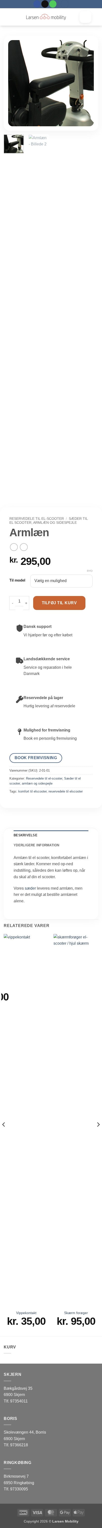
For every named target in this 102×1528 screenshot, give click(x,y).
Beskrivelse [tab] (25, 835)
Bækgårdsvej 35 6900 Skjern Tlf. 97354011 (18, 1394)
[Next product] (14, 547)
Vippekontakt (26, 1313)
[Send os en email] (45, 4)
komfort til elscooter (32, 791)
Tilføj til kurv (59, 603)
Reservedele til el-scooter (36, 519)
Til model (17, 580)
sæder (30, 888)
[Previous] (16, 83)
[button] (65, 4)
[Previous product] (23, 547)
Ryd (90, 570)
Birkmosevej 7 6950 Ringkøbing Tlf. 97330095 (19, 1482)
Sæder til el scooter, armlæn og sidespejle (48, 521)
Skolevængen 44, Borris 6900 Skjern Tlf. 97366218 (25, 1438)
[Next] (85, 83)
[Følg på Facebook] (37, 4)
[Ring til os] (52, 4)
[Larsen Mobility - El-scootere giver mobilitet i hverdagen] (46, 16)
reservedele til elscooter (66, 791)
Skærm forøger (76, 1313)
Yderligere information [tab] (36, 845)
